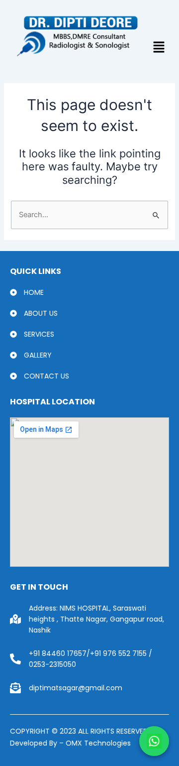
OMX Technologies (97, 743)
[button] (159, 48)
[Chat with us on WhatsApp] (154, 741)
